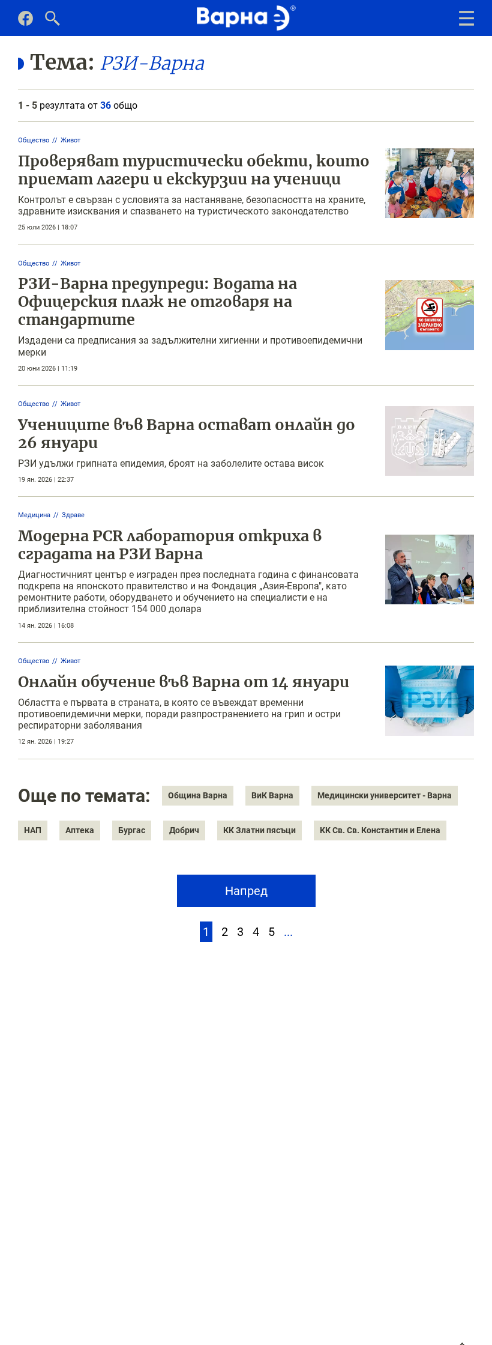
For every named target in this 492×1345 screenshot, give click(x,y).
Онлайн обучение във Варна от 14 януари (183, 681)
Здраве (73, 515)
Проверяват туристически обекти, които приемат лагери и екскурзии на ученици (194, 170)
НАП (32, 830)
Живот (70, 140)
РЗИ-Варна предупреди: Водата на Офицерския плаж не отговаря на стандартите (157, 301)
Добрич (184, 830)
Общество (33, 140)
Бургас (131, 830)
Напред (246, 891)
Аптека (79, 830)
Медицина (34, 515)
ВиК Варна (272, 795)
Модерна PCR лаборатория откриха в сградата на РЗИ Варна (170, 544)
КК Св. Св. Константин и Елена (380, 830)
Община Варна (197, 795)
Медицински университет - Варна (384, 795)
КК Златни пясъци (259, 830)
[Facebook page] (25, 23)
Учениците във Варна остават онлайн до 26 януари (186, 433)
